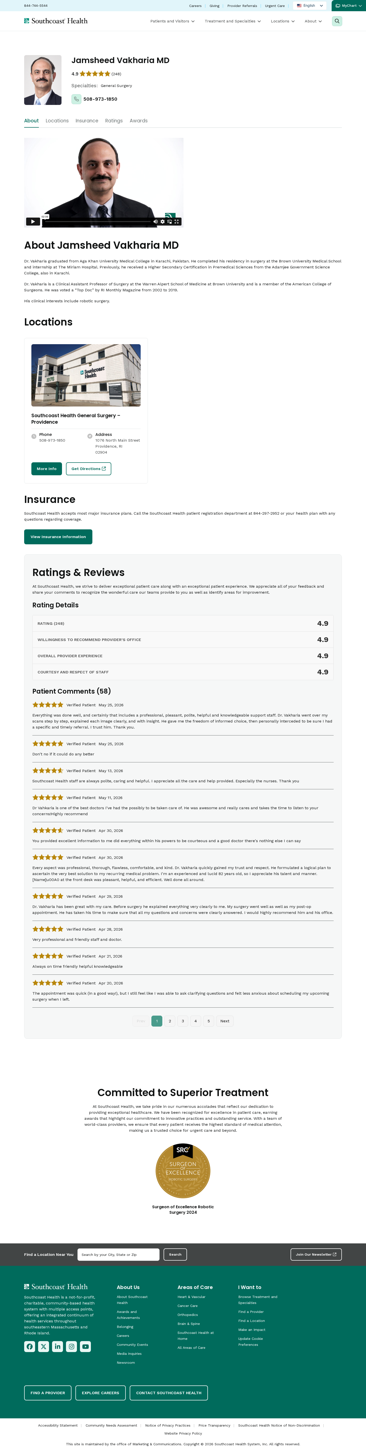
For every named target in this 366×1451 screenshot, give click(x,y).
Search (175, 1254)
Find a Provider (251, 1312)
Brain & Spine (189, 1324)
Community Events (132, 1345)
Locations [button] (280, 21)
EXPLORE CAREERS (100, 1392)
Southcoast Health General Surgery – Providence (76, 419)
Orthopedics (188, 1315)
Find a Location (251, 1321)
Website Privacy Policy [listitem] (183, 1433)
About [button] (310, 21)
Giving (214, 6)
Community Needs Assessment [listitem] (111, 1425)
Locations (57, 121)
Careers (195, 6)
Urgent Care (275, 6)
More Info (47, 468)
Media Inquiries (129, 1354)
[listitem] (29, 1346)
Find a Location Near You (48, 1254)
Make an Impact (251, 1330)
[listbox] (310, 5)
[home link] (56, 1286)
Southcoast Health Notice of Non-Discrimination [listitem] (279, 1425)
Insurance (87, 121)
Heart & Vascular (191, 1297)
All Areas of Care (191, 1348)
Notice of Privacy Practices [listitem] (167, 1425)
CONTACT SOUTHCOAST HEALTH (168, 1392)
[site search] (337, 21)
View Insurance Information (58, 536)
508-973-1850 (100, 99)
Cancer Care (188, 1306)
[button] (349, 5)
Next (224, 1021)
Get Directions (86, 468)
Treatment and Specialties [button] (230, 21)
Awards (139, 121)
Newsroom (126, 1363)
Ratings (114, 121)
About (31, 121)
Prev (141, 1021)
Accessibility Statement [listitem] (58, 1425)
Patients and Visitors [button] (169, 21)
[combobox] (118, 1254)
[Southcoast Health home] (56, 20)
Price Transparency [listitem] (214, 1425)
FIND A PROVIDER (48, 1392)
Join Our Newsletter (314, 1254)
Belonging (125, 1327)
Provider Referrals (242, 6)
